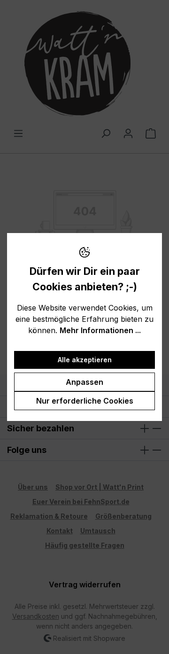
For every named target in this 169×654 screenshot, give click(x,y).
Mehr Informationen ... (100, 330)
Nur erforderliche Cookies (84, 400)
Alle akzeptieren (85, 360)
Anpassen (84, 382)
